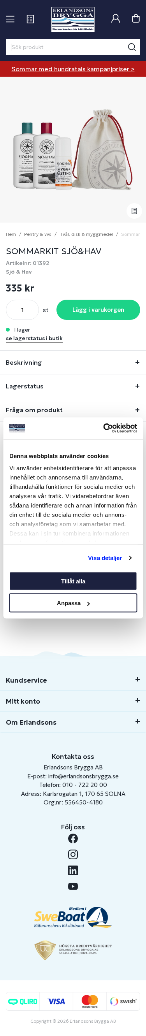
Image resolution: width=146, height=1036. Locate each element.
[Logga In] (115, 19)
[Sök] (132, 47)
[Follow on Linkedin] (73, 870)
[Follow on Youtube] (73, 886)
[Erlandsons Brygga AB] (73, 19)
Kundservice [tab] (26, 680)
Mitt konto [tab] (23, 701)
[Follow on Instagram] (73, 854)
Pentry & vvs (37, 234)
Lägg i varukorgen (98, 309)
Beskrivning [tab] (24, 362)
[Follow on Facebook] (73, 838)
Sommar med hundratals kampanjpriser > (73, 69)
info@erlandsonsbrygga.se (83, 776)
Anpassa (69, 603)
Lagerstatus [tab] (25, 386)
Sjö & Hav (19, 271)
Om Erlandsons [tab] (31, 722)
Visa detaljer (105, 558)
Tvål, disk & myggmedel (86, 234)
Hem (11, 234)
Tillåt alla (73, 581)
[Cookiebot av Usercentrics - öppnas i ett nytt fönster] (104, 428)
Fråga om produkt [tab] (34, 410)
